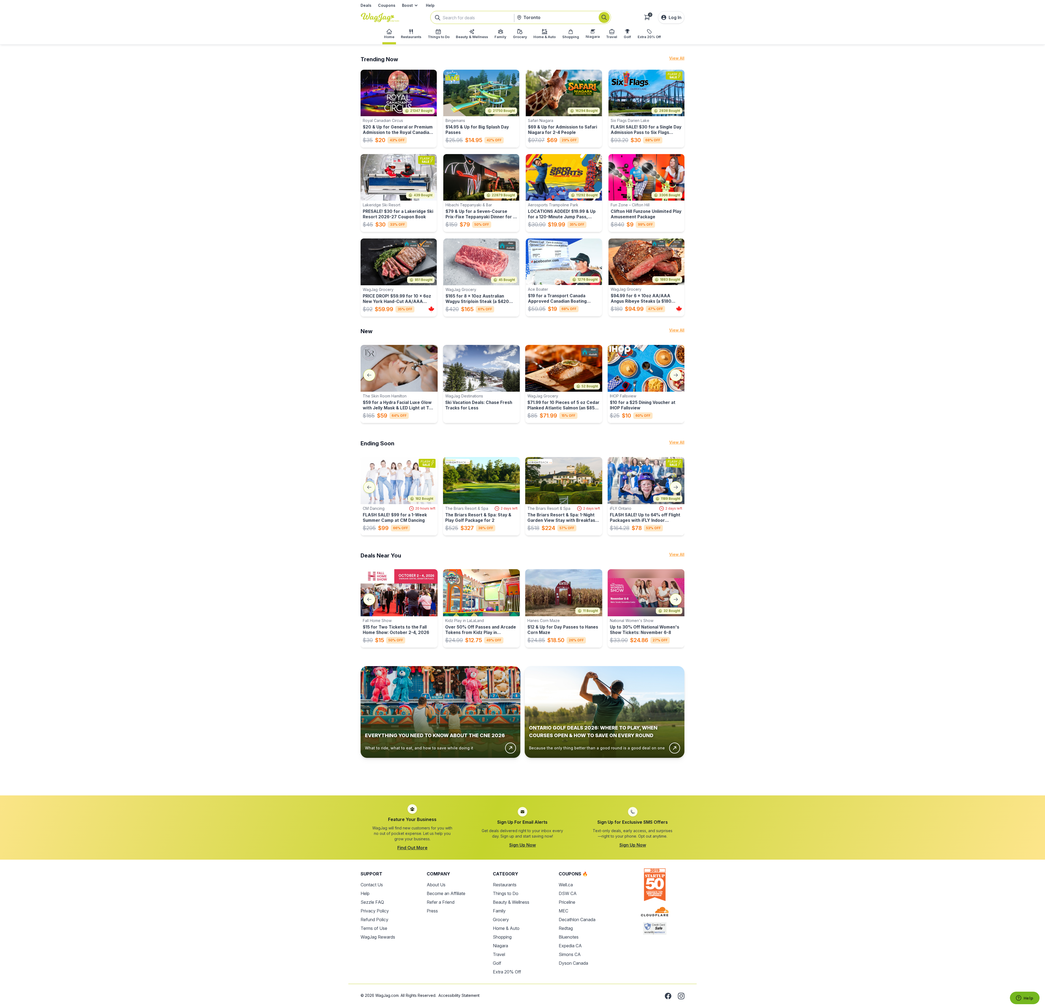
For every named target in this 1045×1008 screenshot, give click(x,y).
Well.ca (566, 884)
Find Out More (412, 847)
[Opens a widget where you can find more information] (1025, 998)
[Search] (604, 17)
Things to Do (505, 893)
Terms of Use (374, 928)
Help (430, 5)
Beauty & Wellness (511, 902)
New (367, 331)
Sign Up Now (522, 845)
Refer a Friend (440, 902)
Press (432, 911)
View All (676, 58)
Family (499, 911)
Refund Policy (374, 919)
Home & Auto (506, 928)
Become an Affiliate (446, 893)
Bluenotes (569, 937)
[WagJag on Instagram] (681, 996)
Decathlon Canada (577, 919)
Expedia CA (570, 945)
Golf (497, 963)
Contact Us (372, 884)
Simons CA (570, 954)
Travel (499, 954)
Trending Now (379, 59)
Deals (366, 5)
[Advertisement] (522, 772)
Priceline (567, 902)
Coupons (386, 5)
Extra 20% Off (507, 972)
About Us (436, 884)
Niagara (500, 945)
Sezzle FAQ (372, 902)
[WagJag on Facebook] (668, 996)
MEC (563, 911)
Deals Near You (381, 555)
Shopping (502, 937)
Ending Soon (377, 443)
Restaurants (505, 884)
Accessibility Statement (459, 995)
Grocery (501, 919)
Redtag (566, 928)
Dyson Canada (573, 963)
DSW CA (568, 893)
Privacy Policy (375, 911)
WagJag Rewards (378, 937)
